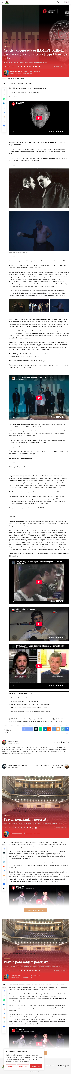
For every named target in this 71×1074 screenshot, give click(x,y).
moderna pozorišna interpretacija (26, 721)
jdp (54, 719)
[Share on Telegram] (27, 66)
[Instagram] (66, 742)
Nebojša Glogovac (42, 721)
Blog (11, 39)
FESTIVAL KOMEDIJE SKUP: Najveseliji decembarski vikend (30, 711)
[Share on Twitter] (16, 66)
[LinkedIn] (68, 742)
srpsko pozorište (59, 721)
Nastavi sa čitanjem (35, 910)
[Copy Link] (33, 66)
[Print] (36, 66)
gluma (32, 719)
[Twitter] (58, 1066)
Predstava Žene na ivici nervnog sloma (24, 701)
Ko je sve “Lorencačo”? (19, 698)
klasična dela (59, 719)
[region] (24, 1059)
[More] (39, 66)
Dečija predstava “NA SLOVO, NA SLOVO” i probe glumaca (31, 704)
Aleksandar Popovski (24, 719)
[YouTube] (64, 742)
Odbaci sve (23, 1066)
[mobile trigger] (3, 2)
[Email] (30, 66)
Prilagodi (11, 1066)
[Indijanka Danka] (7, 2)
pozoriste (51, 721)
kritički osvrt (12, 721)
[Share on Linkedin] (21, 66)
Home (6, 39)
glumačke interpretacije (41, 719)
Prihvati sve (36, 1066)
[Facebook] (61, 742)
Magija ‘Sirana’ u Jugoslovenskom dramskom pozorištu (29, 708)
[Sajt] (59, 742)
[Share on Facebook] (13, 66)
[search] (58, 2)
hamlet (51, 719)
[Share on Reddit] (24, 66)
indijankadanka (17, 71)
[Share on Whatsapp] (18, 66)
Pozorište (7, 46)
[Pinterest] (66, 1066)
